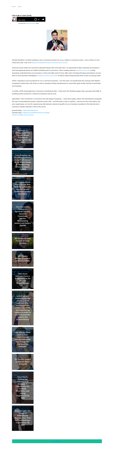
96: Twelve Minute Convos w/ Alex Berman (22, 235)
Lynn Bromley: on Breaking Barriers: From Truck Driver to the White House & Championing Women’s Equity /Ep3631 (22, 155)
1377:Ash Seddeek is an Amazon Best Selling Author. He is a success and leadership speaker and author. (22, 181)
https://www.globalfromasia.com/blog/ (36, 113)
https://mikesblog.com (30, 110)
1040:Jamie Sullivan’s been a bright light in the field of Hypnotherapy (22, 272)
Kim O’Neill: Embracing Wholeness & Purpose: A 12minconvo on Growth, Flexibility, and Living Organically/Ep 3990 (20, 377)
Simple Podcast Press (31, 23)
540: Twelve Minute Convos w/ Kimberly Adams (22, 253)
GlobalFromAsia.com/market (47, 75)
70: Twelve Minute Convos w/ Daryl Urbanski (22, 356)
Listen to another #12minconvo (23, 115)
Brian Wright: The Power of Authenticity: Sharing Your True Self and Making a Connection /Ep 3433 (21, 410)
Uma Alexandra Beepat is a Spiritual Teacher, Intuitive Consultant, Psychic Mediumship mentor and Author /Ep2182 (21, 207)
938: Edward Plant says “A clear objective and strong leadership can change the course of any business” (21, 331)
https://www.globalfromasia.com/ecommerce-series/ (49, 63)
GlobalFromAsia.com (82, 70)
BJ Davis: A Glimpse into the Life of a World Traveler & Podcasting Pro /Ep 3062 (21, 128)
